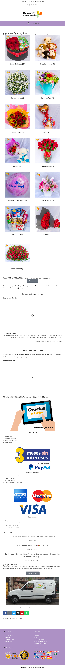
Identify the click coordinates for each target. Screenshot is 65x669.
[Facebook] (29, 5)
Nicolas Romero (34, 286)
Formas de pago (9, 639)
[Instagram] (31, 5)
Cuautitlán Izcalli (52, 286)
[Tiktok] (9, 613)
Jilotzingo (21, 288)
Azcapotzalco (13, 286)
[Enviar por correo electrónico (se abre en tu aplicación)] (36, 5)
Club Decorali (8, 641)
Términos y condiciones (40, 641)
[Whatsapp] (26, 613)
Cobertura (37, 635)
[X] (27, 5)
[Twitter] (14, 613)
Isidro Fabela (43, 286)
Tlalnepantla (13, 288)
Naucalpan (6, 288)
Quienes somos (8, 635)
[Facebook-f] (5, 613)
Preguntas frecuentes (40, 643)
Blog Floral (7, 637)
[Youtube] (22, 613)
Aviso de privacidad (39, 639)
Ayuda (35, 637)
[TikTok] (38, 5)
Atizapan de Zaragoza (24, 286)
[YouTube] (33, 5)
